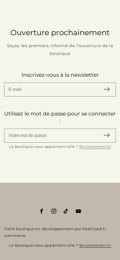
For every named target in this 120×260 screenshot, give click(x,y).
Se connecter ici (95, 146)
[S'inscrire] (107, 90)
